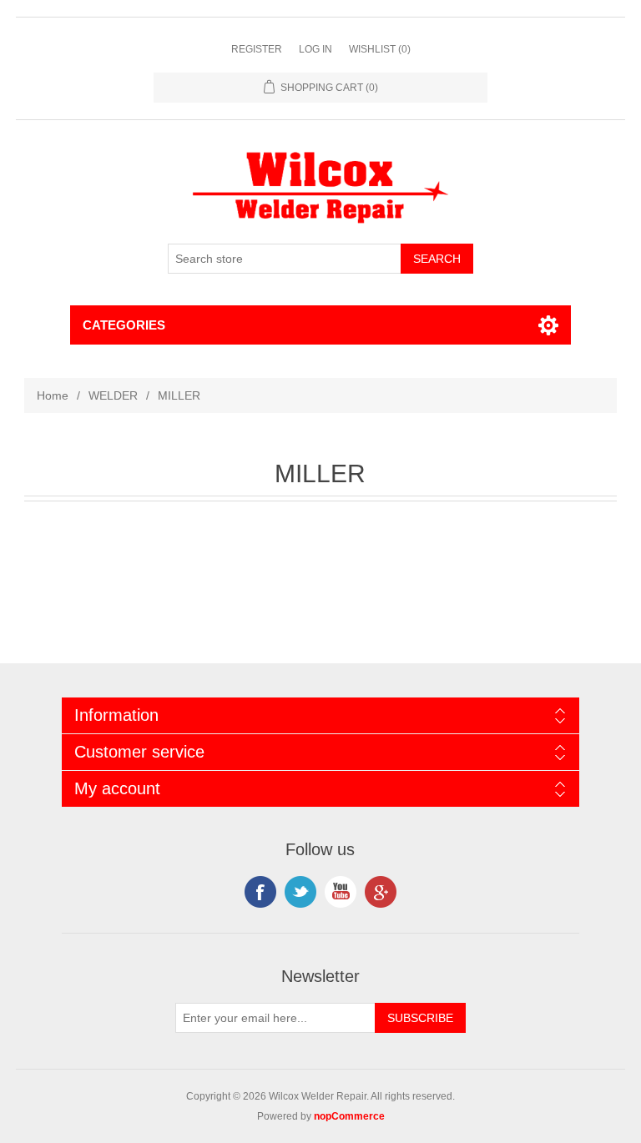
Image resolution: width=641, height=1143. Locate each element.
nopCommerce (349, 1116)
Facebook (260, 892)
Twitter (300, 892)
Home (52, 395)
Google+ (380, 892)
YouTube (340, 892)
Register (256, 49)
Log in (315, 49)
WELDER (113, 395)
